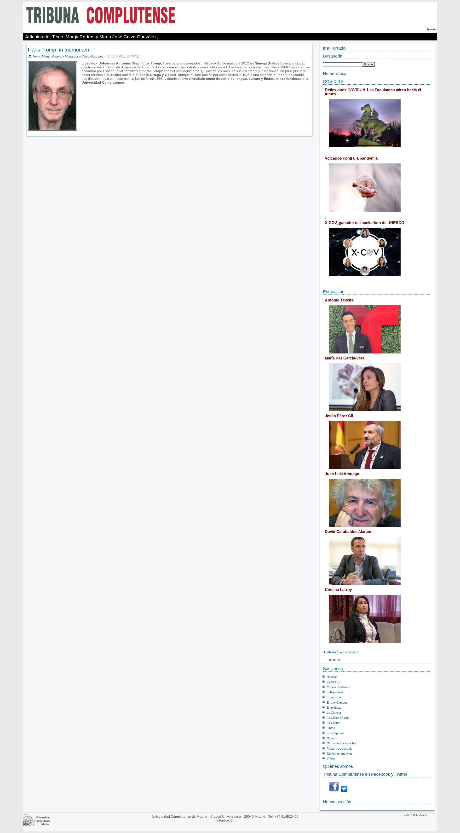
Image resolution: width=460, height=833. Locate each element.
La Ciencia (334, 712)
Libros (331, 728)
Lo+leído (330, 652)
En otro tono (335, 697)
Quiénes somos (338, 766)
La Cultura (333, 723)
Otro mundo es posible (341, 743)
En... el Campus (337, 702)
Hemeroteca (334, 73)
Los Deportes (335, 733)
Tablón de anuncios (339, 753)
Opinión (332, 738)
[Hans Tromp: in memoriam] (81, 86)
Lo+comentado (348, 652)
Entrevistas (333, 291)
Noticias (332, 677)
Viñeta (331, 758)
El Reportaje (335, 692)
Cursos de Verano (338, 687)
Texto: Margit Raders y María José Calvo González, (68, 56)
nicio (431, 29)
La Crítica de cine (338, 718)
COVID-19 (333, 81)
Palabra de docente (339, 748)
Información (225, 820)
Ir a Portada (334, 48)
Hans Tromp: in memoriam (58, 50)
